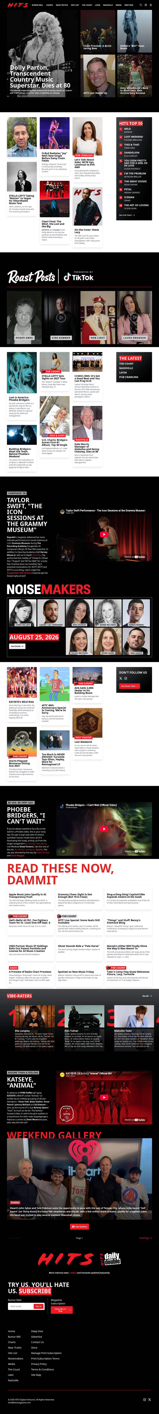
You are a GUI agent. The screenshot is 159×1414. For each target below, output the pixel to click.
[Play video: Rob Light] (97, 317)
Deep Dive (128, 5)
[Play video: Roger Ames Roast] (24, 317)
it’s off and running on (28, 849)
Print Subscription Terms (45, 1358)
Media (118, 5)
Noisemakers (15, 1358)
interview (36, 555)
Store (34, 1347)
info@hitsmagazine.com (19, 1402)
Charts (49, 5)
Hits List (75, 5)
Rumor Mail (14, 1300)
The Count (87, 5)
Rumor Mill (37, 5)
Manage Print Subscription (46, 1353)
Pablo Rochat (43, 852)
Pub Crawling (128, 377)
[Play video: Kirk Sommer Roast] (61, 317)
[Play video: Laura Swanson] (134, 317)
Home (11, 1331)
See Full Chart (125, 215)
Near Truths (62, 5)
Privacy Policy (39, 1364)
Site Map (36, 1375)
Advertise (36, 1336)
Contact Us (37, 1342)
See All (145, 996)
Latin (97, 5)
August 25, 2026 (34, 637)
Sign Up (38, 1306)
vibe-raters (19, 995)
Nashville (108, 5)
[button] (145, 1238)
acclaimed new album (36, 843)
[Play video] (22, 137)
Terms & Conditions (42, 1369)
